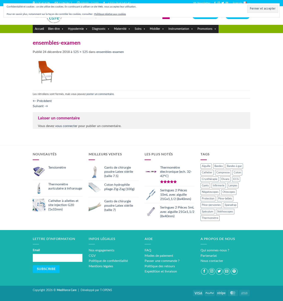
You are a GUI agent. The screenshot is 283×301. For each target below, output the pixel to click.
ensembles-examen (110, 52)
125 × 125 (80, 52)
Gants (205, 185)
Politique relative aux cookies (110, 14)
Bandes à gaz (234, 166)
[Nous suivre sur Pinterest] (234, 271)
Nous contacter (212, 261)
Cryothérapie (209, 179)
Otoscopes (229, 192)
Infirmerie (218, 185)
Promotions (204, 29)
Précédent (42, 101)
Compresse (223, 172)
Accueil (39, 29)
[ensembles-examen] (46, 72)
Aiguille (206, 166)
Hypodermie (76, 29)
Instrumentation (178, 29)
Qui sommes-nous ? (215, 250)
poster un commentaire (100, 94)
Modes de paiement (159, 255)
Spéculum (207, 211)
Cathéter (207, 172)
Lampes (232, 185)
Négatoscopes (210, 192)
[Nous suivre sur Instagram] (219, 3)
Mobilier (155, 29)
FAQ (148, 250)
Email (36, 250)
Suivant (40, 106)
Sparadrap (230, 205)
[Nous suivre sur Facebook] (215, 3)
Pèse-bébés (225, 198)
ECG (236, 179)
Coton (237, 172)
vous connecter (66, 126)
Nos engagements (101, 250)
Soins (138, 29)
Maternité (120, 29)
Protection (208, 198)
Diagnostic (99, 29)
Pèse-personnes (211, 205)
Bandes (218, 166)
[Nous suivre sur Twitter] (222, 3)
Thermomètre (210, 218)
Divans (225, 179)
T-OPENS (106, 290)
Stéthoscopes (225, 211)
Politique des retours (160, 266)
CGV (92, 255)
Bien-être (54, 29)
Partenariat (209, 255)
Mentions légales (101, 266)
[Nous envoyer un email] (227, 3)
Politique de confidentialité (108, 261)
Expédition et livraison (161, 271)
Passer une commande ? (162, 261)
